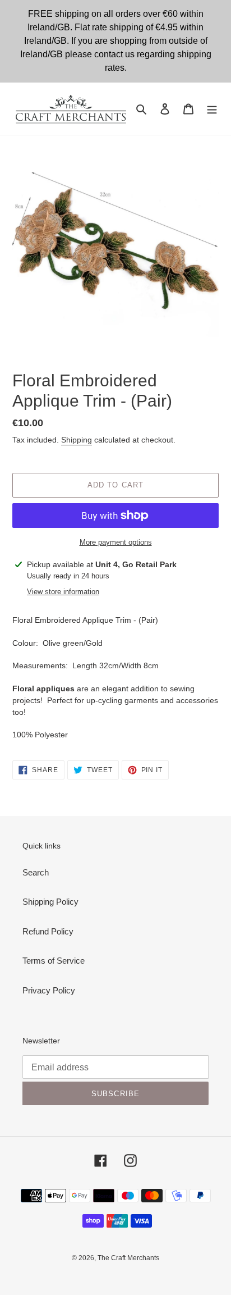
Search (35, 872)
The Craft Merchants (128, 1258)
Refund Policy (47, 931)
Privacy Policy (48, 990)
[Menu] (212, 109)
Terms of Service (53, 960)
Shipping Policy (50, 901)
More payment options (116, 542)
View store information (63, 591)
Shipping (76, 439)
